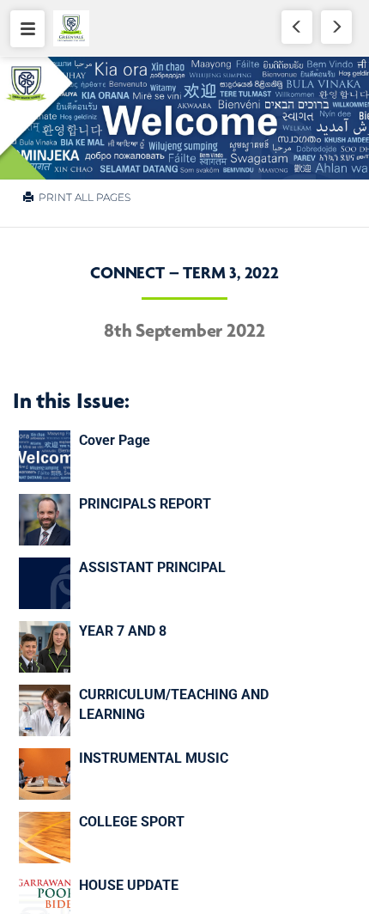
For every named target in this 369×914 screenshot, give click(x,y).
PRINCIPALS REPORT (145, 504)
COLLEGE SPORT (131, 821)
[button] (27, 28)
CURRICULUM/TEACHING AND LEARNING (174, 704)
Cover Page (114, 440)
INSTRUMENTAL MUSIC (153, 758)
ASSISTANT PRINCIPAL (152, 567)
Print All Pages (83, 197)
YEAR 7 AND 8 (122, 631)
